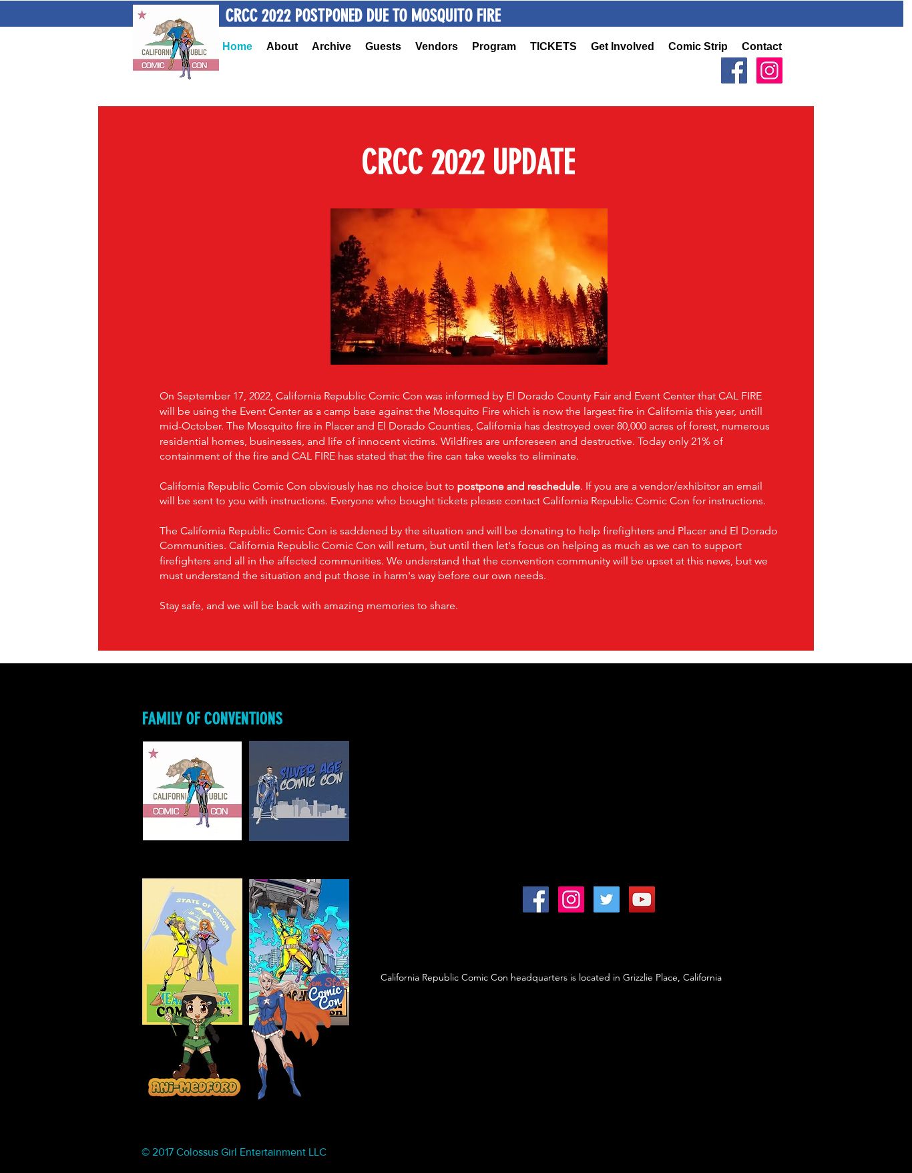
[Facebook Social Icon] (734, 70)
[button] (332, 46)
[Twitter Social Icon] (607, 899)
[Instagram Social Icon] (769, 70)
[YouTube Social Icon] (642, 899)
